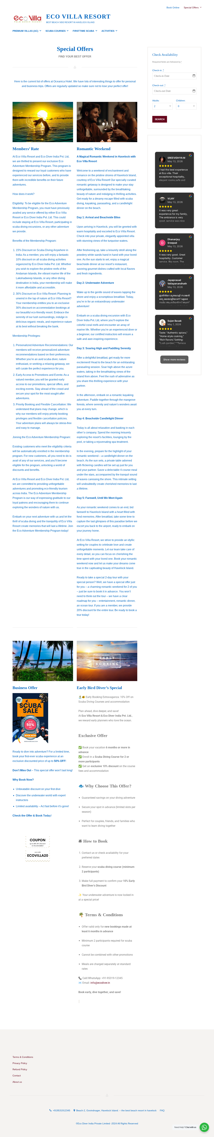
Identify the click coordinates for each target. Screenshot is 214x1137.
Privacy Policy (20, 1063)
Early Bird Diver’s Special (99, 688)
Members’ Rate (26, 149)
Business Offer (25, 688)
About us (17, 1081)
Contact (17, 1075)
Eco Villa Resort (78, 16)
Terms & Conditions (23, 1057)
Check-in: (158, 70)
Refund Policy (20, 1069)
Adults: (155, 100)
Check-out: (158, 85)
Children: (181, 100)
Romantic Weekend (93, 149)
